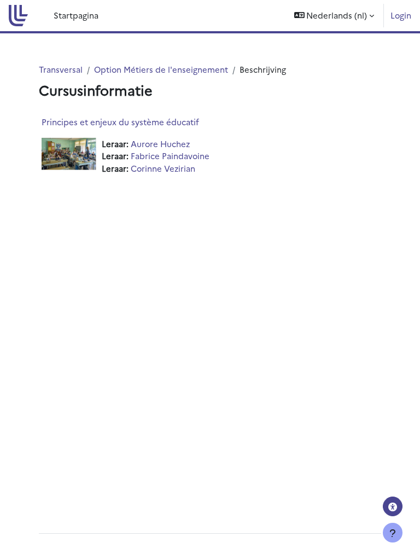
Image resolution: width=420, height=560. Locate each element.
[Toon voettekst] (392, 532)
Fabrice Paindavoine (170, 155)
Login (400, 15)
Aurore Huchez (160, 143)
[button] (334, 15)
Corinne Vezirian (163, 168)
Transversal (61, 69)
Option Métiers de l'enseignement (161, 69)
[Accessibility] (392, 506)
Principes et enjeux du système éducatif (120, 121)
